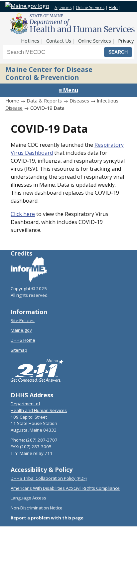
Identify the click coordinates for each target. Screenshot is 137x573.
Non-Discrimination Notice (37, 508)
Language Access (28, 498)
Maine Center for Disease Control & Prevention (48, 73)
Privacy (126, 40)
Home (12, 100)
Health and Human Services (39, 410)
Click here (23, 214)
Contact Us (58, 40)
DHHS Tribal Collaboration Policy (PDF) (49, 478)
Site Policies (23, 320)
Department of (25, 404)
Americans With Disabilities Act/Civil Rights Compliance (65, 488)
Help (113, 7)
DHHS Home (23, 340)
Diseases (79, 100)
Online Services (90, 7)
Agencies (63, 7)
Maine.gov (21, 330)
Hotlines (30, 40)
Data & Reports (44, 100)
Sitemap (19, 350)
